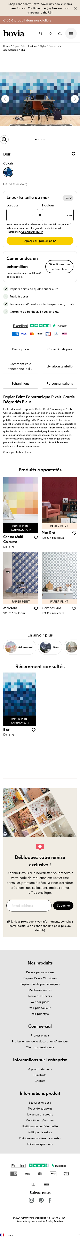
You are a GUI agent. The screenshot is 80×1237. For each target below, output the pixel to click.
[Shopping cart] (60, 33)
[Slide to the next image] (75, 99)
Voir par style (40, 1014)
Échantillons (20, 383)
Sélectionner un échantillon (59, 266)
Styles (43, 46)
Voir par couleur (40, 1008)
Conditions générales (40, 1120)
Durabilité (40, 1075)
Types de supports (40, 1108)
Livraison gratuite (60, 366)
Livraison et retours (40, 1114)
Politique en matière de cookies (40, 1138)
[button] (50, 33)
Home (6, 46)
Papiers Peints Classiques (40, 978)
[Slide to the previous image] (5, 99)
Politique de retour (40, 1132)
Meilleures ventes (40, 990)
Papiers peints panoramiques (40, 984)
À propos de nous (40, 1069)
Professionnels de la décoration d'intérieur (40, 1041)
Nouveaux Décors (40, 996)
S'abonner (63, 905)
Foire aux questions (40, 1144)
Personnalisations (60, 383)
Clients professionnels (40, 1047)
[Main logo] (14, 33)
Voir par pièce (40, 1002)
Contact (40, 1081)
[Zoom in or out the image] (4, 139)
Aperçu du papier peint (40, 241)
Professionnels (40, 1035)
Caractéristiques (59, 349)
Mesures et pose (40, 1102)
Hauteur (57, 210)
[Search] (41, 33)
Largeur (21, 210)
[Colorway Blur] (8, 172)
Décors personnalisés (40, 972)
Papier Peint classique (25, 46)
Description (20, 349)
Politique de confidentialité (40, 1126)
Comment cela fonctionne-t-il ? (20, 366)
